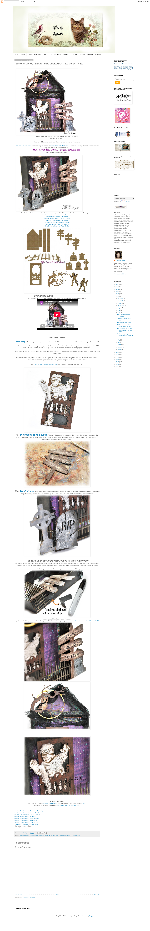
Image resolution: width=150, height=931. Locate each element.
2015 (117, 357)
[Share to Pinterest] (46, 833)
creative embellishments (36, 835)
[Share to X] (42, 833)
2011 (117, 366)
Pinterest (82, 54)
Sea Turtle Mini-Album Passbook (123, 315)
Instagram (98, 54)
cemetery (21, 835)
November (121, 300)
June (119, 312)
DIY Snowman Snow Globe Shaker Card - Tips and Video (124, 330)
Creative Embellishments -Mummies (57, 220)
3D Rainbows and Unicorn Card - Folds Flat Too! (124, 325)
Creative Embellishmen (50, 803)
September (121, 305)
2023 (117, 284)
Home (16, 54)
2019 (117, 294)
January (120, 349)
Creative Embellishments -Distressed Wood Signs (57, 215)
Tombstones (27, 491)
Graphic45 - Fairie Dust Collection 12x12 (87, 621)
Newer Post (18, 894)
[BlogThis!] (40, 833)
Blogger (91, 916)
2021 (117, 289)
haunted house (54, 835)
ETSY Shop (74, 54)
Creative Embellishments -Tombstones (57, 224)
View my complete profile (121, 274)
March (119, 344)
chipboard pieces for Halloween (59, 146)
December (121, 298)
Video (78, 835)
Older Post (96, 894)
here (83, 803)
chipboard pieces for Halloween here (69, 805)
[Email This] (38, 833)
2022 (117, 286)
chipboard (26, 835)
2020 (117, 291)
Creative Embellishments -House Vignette (57, 222)
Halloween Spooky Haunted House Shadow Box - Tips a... (125, 335)
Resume (23, 54)
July (119, 310)
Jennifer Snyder (121, 260)
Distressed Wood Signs (33, 434)
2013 (117, 362)
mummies (61, 835)
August (120, 308)
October (120, 303)
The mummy (19, 342)
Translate (128, 201)
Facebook (90, 54)
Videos (45, 54)
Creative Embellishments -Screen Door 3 (57, 216)
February (120, 347)
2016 (117, 355)
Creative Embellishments (23, 146)
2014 (117, 359)
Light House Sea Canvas (124, 322)
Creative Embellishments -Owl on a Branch (57, 218)
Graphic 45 (47, 835)
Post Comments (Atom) (28, 897)
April (119, 342)
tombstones (74, 835)
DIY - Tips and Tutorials (34, 54)
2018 (117, 296)
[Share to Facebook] (44, 833)
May (119, 340)
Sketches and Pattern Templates (59, 54)
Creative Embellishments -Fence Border (57, 226)
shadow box (67, 835)
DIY (43, 835)
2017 (117, 352)
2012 (117, 364)
